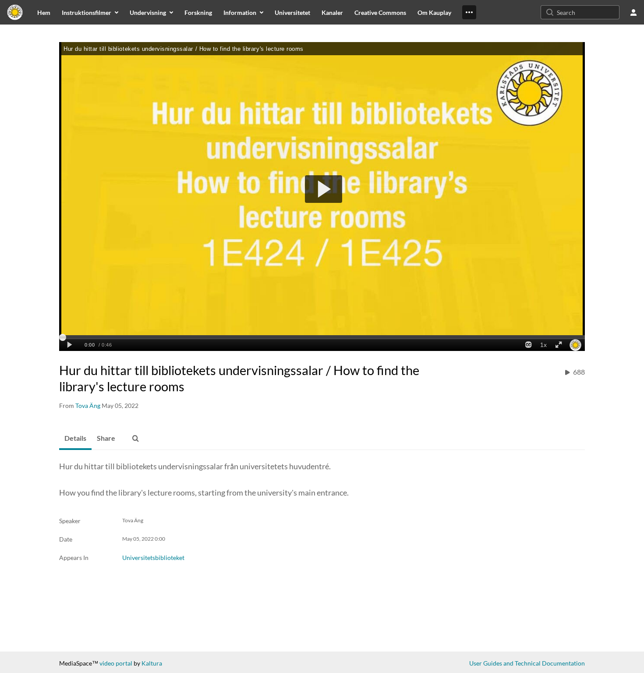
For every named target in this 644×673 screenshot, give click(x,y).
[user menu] (633, 12)
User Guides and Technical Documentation (527, 663)
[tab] (75, 438)
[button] (135, 438)
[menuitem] (44, 12)
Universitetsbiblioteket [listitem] (153, 557)
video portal (115, 663)
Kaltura (152, 663)
